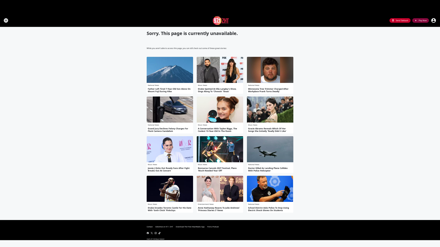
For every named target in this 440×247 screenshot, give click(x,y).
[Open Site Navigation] (6, 20)
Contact (150, 227)
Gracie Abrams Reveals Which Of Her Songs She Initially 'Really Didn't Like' (267, 129)
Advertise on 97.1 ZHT (164, 227)
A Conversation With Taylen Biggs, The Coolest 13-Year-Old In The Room (217, 129)
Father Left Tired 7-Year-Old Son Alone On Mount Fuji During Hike (169, 90)
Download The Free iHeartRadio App (190, 227)
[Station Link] (220, 20)
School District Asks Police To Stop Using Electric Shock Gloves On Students (268, 209)
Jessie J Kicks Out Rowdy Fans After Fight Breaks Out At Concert (169, 169)
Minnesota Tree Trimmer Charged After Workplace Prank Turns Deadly (268, 90)
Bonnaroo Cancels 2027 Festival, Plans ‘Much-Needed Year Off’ (217, 169)
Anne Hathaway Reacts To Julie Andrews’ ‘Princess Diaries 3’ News (219, 209)
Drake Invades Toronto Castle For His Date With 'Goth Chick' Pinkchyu (169, 209)
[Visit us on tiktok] (159, 233)
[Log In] (433, 20)
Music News (202, 85)
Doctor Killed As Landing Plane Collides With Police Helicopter (268, 169)
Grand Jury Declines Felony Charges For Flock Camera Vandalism (168, 129)
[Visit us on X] (151, 233)
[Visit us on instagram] (155, 233)
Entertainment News (206, 204)
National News (153, 85)
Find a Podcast (213, 227)
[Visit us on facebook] (147, 233)
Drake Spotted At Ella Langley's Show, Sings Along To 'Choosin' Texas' (217, 90)
